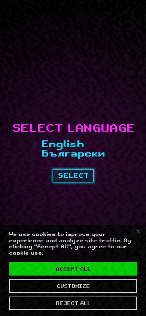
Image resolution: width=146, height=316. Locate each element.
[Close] (138, 231)
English (63, 144)
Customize (73, 286)
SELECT (73, 175)
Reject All (73, 303)
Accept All (73, 269)
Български (73, 153)
